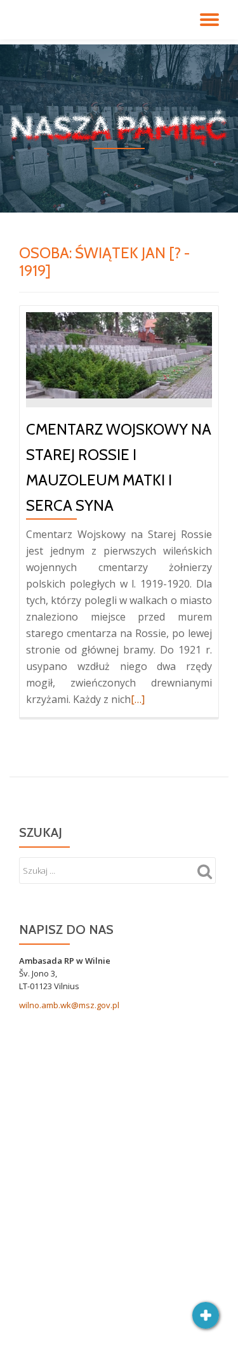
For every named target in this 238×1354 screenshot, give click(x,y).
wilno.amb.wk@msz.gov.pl (69, 1005)
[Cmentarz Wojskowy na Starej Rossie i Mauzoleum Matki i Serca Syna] (119, 354)
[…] (138, 699)
